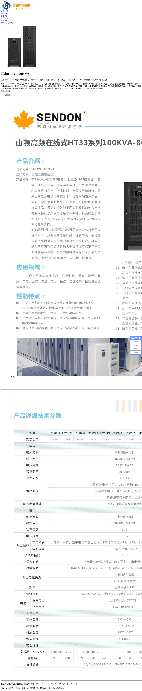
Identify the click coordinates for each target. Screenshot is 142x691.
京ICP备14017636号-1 (70, 684)
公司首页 (4, 11)
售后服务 (4, 18)
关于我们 (4, 16)
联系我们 (4, 21)
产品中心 (4, 14)
